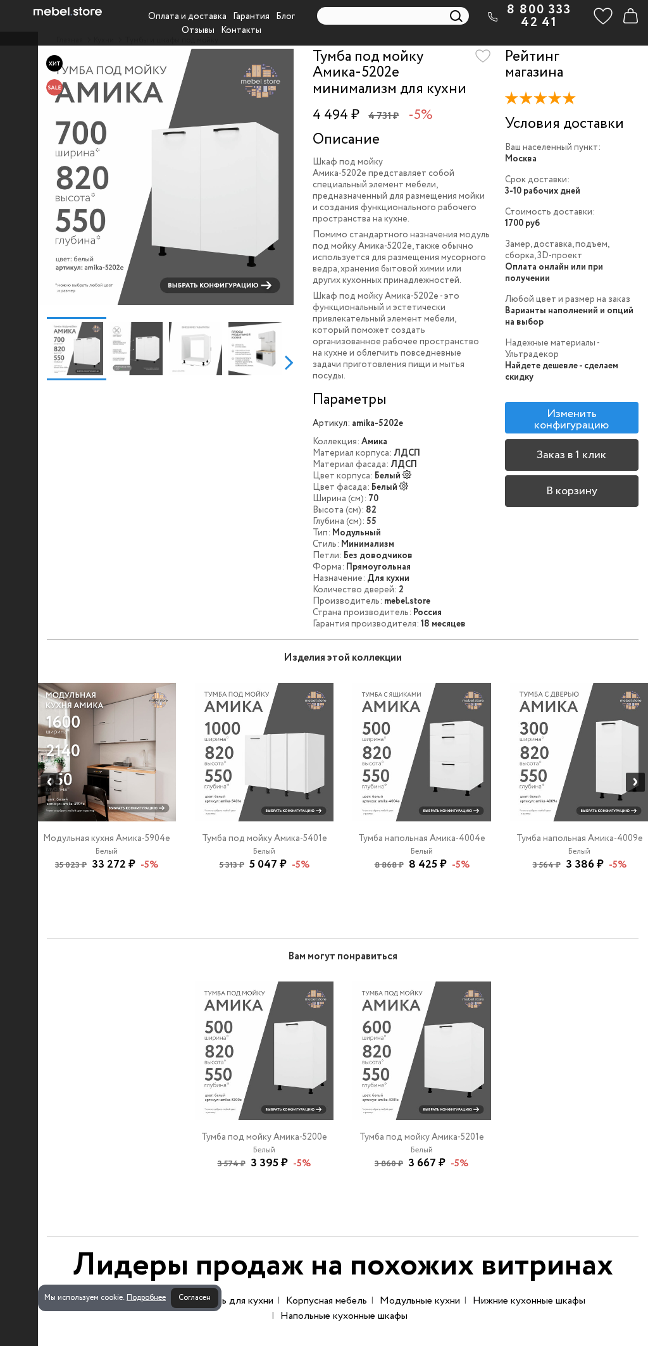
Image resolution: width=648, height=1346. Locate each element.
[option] (165, 177)
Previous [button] (42, 362)
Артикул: (331, 423)
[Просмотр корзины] (630, 16)
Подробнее (146, 1297)
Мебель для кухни (232, 1300)
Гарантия (251, 16)
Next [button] (289, 362)
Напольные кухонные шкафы (344, 1316)
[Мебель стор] (67, 11)
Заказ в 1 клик (571, 455)
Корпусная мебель (326, 1300)
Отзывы (198, 30)
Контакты (241, 30)
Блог (285, 16)
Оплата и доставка (187, 16)
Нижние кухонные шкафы (529, 1300)
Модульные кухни (420, 1300)
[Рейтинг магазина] (543, 100)
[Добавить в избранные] (482, 56)
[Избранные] (603, 15)
